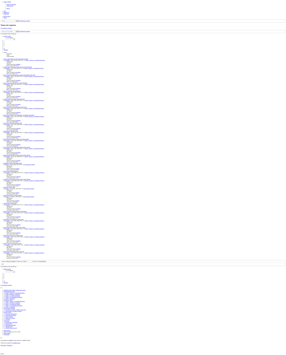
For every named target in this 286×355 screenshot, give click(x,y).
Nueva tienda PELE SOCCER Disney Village (14, 227)
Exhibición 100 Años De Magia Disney (13, 163)
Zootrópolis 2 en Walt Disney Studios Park (14, 219)
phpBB (10, 340)
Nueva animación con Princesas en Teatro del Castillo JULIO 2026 (19, 75)
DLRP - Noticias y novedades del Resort (35, 60)
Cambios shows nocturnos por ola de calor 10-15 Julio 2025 (18, 67)
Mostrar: (4, 261)
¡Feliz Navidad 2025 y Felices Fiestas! (13, 195)
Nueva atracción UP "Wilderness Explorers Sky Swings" (17, 147)
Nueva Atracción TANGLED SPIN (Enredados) (15, 211)
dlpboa (7, 164)
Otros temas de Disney (29, 164)
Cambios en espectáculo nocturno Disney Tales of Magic (17, 179)
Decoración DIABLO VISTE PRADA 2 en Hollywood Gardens (19, 115)
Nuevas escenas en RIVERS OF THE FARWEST (15, 83)
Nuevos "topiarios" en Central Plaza (12, 91)
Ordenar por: (20, 261)
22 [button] (4, 48)
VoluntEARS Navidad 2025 (10, 203)
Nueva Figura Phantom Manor (11, 171)
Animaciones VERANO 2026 (11, 131)
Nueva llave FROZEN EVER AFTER (13, 123)
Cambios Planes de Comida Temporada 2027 (14, 99)
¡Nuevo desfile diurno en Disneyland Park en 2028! (16, 59)
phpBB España (16, 343)
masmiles (7, 60)
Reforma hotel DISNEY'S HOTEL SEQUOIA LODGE (17, 155)
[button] (7, 36)
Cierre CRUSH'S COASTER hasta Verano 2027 (15, 107)
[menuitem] (11, 4)
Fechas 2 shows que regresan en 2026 (12, 243)
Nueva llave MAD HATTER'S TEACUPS (14, 251)
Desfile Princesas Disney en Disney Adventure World (16, 139)
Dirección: (36, 261)
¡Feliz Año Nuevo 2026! (9, 187)
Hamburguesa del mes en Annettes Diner (13, 235)
